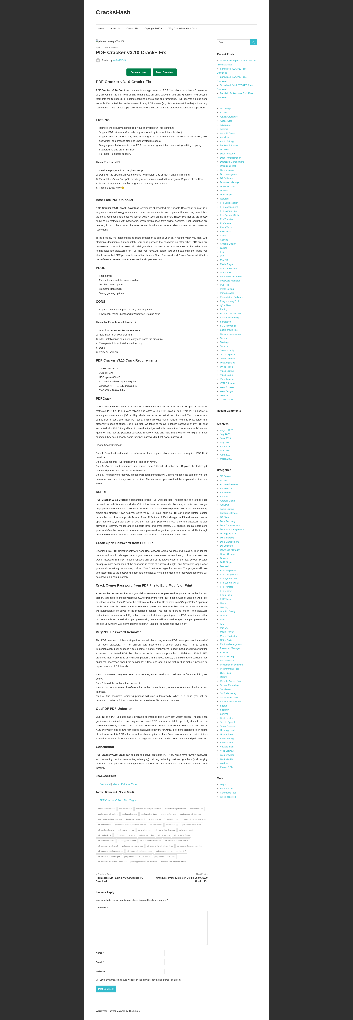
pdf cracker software (182, 835)
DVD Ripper (226, 194)
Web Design (226, 391)
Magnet (133, 800)
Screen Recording (229, 317)
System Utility (227, 350)
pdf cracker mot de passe (125, 835)
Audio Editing (227, 141)
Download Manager (230, 182)
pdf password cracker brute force (160, 846)
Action (223, 112)
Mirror (116, 784)
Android (224, 129)
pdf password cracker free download (112, 862)
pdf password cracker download (110, 851)
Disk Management (229, 174)
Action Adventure (229, 116)
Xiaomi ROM (226, 399)
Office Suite (226, 272)
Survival (224, 346)
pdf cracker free (144, 830)
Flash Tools (226, 227)
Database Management (232, 162)
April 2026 (225, 446)
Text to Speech (227, 354)
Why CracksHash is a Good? (184, 28)
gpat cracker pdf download (190, 814)
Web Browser (227, 387)
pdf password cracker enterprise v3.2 (171, 851)
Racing (223, 309)
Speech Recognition (230, 334)
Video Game (226, 375)
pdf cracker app (172, 825)
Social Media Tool (229, 330)
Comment (102, 907)
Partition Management (231, 276)
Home (101, 28)
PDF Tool (224, 285)
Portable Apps (227, 293)
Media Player (227, 264)
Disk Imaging (227, 170)
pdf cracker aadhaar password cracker (130, 825)
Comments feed (228, 792)
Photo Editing (227, 289)
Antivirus (224, 137)
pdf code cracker (104, 825)
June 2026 (225, 438)
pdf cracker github (186, 830)
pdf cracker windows (106, 841)
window (114, 47)
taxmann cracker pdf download (173, 862)
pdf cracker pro (164, 835)
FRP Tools (225, 231)
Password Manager (230, 280)
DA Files (224, 149)
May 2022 (225, 450)
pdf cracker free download (165, 830)
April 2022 (225, 454)
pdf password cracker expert (109, 856)
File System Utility (229, 215)
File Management (229, 207)
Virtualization (226, 379)
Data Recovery (228, 153)
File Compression (229, 203)
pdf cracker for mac (126, 830)
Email (100, 962)
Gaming (224, 240)
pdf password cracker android (176, 841)
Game (223, 235)
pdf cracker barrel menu (191, 825)
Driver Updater (227, 186)
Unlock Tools (226, 367)
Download (105, 784)
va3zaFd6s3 (119, 60)
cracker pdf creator (129, 814)
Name (100, 953)
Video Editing (227, 371)
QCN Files (225, 305)
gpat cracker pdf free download (110, 819)
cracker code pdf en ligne (108, 814)
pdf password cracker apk (108, 846)
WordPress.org (228, 797)
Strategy (224, 342)
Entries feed (226, 788)
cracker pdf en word (168, 814)
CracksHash (113, 12)
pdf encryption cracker (127, 841)
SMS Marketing (228, 325)
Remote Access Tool (230, 313)
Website (100, 971)
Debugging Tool (228, 166)
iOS (222, 256)
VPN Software (227, 383)
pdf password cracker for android (137, 856)
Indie (222, 252)
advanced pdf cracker (106, 809)
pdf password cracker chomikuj (189, 846)
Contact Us (132, 28)
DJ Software (226, 178)
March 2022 (226, 459)
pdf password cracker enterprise (139, 851)
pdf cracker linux (104, 835)
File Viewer (226, 223)
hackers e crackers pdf (135, 819)
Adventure (225, 125)
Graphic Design (228, 243)
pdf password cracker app (132, 846)
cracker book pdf (196, 809)
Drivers (224, 190)
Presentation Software (231, 297)
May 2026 (225, 442)
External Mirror (129, 784)
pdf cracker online (146, 835)
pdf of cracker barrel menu (150, 841)
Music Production (229, 268)
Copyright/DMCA (153, 28)
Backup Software (229, 145)
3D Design (225, 108)
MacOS (224, 260)
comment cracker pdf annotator (148, 809)
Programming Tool (229, 301)
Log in (223, 784)
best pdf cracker (125, 809)
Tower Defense (227, 358)
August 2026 (226, 430)
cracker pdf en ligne (149, 814)
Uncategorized (227, 362)
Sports (223, 338)
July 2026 (225, 434)
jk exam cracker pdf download (161, 819)
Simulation (225, 321)
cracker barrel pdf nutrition (175, 809)
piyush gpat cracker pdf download (143, 862)
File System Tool (228, 211)
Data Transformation (230, 158)
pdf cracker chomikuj (106, 830)
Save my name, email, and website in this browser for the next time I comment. (140, 980)
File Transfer (226, 219)
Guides (223, 248)
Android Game (227, 133)
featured (224, 198)
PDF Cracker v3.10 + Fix (113, 800)
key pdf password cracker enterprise (190, 819)
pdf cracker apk (156, 825)
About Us (115, 28)
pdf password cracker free (164, 856)
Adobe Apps (226, 121)
